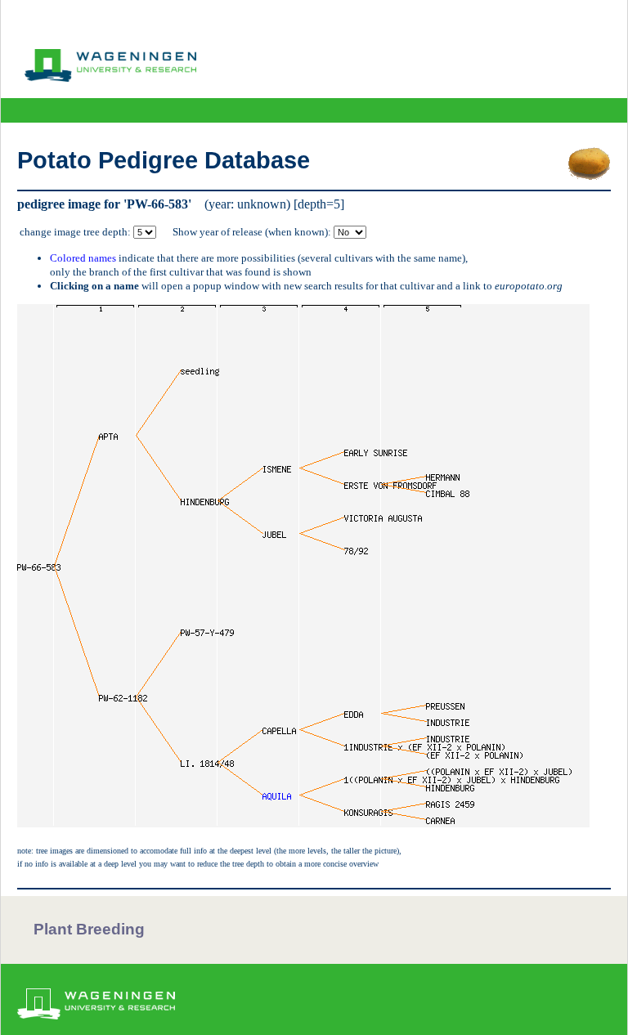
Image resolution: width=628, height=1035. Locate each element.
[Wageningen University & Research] (110, 77)
